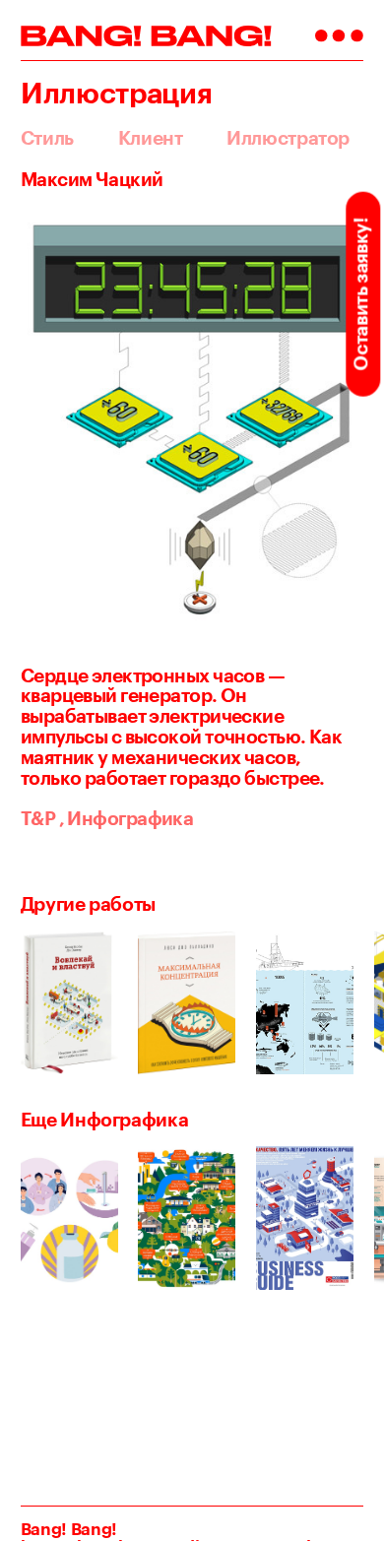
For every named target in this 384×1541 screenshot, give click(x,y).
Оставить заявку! (360, 294)
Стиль (47, 138)
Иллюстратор (288, 138)
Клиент (150, 138)
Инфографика (126, 818)
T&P (38, 818)
